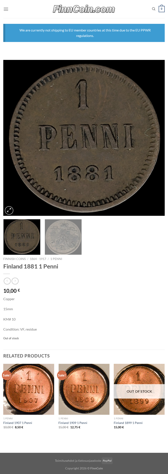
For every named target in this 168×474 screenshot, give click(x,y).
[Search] (153, 9)
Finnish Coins (14, 259)
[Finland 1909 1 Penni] (83, 389)
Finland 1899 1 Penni (128, 423)
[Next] (156, 137)
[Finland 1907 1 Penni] (28, 389)
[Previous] (12, 137)
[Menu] (6, 9)
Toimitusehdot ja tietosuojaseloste (78, 460)
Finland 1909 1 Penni (72, 423)
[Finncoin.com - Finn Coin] (84, 9)
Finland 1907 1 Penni (17, 423)
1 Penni (56, 259)
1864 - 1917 (38, 259)
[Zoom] (9, 210)
